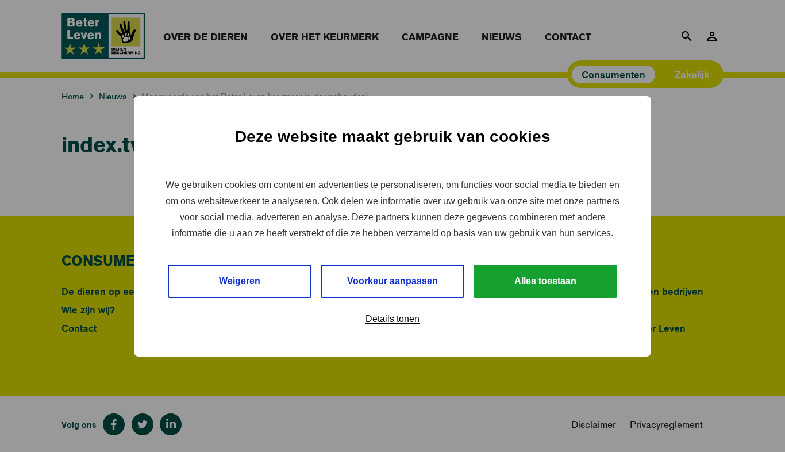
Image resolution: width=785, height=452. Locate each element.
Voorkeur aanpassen (392, 281)
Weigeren (239, 281)
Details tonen (392, 319)
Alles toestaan (545, 281)
